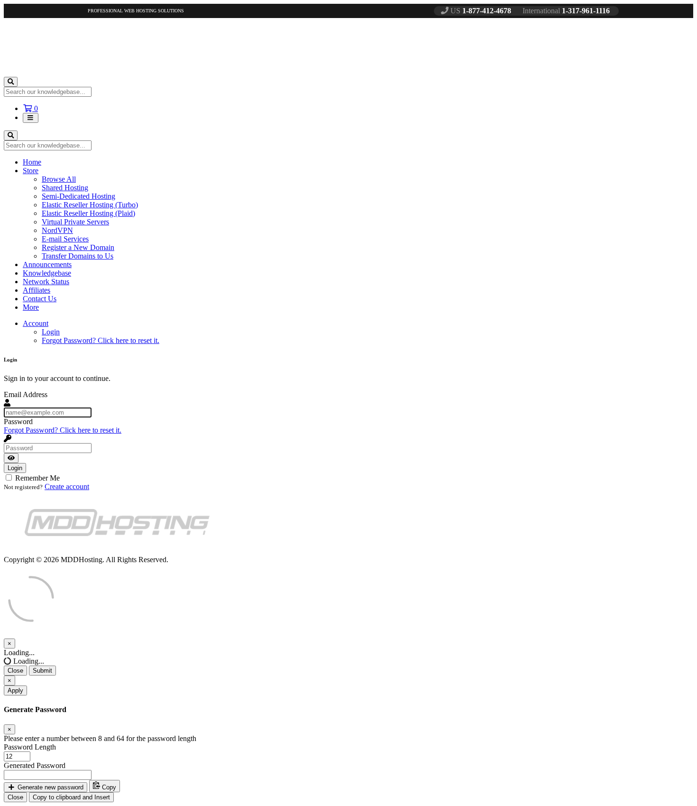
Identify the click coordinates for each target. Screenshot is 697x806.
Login (51, 332)
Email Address (25, 394)
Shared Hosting (65, 188)
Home (32, 162)
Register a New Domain (78, 247)
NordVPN (57, 230)
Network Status (46, 282)
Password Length (30, 747)
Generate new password (49, 787)
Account (35, 323)
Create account (67, 486)
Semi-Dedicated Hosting (78, 196)
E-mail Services (65, 239)
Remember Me (36, 478)
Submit (42, 670)
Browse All (59, 179)
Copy (108, 787)
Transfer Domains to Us (77, 256)
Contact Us (39, 299)
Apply (15, 690)
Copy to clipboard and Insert (71, 797)
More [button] (31, 307)
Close (15, 670)
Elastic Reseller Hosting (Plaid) (88, 213)
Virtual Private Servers (75, 222)
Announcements (47, 264)
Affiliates (36, 290)
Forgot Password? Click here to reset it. (100, 340)
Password (18, 421)
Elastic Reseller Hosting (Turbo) (90, 205)
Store (30, 171)
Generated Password (34, 765)
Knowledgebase (47, 273)
